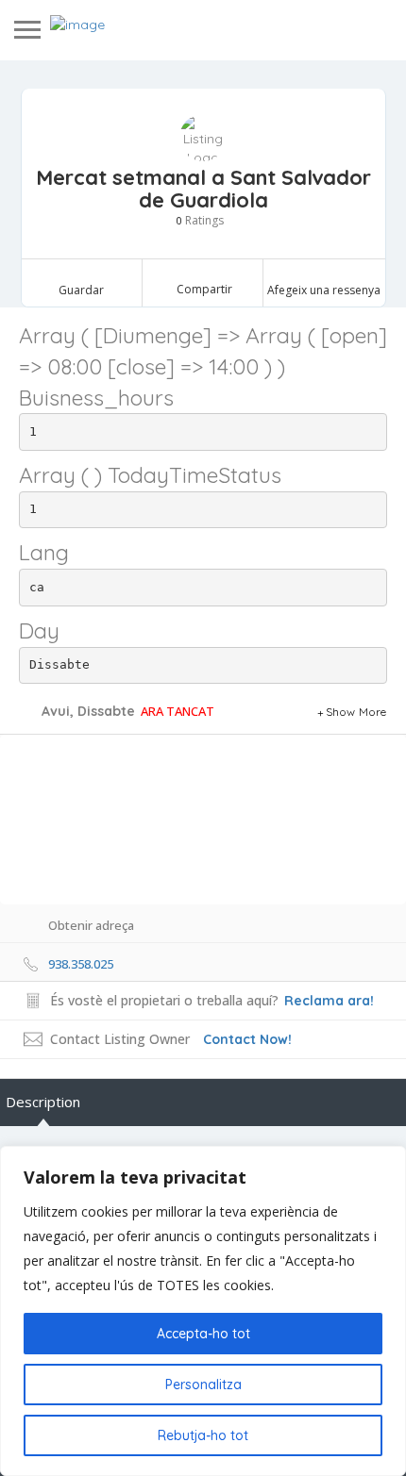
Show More (356, 712)
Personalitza (203, 1384)
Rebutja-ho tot (203, 1435)
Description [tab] (43, 1101)
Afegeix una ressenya (324, 290)
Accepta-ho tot (203, 1333)
